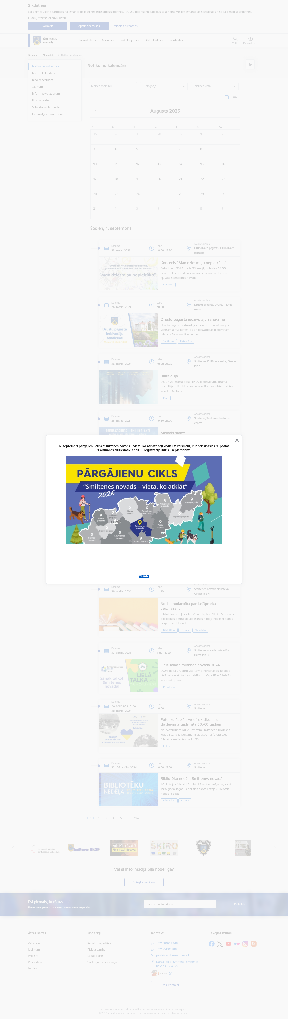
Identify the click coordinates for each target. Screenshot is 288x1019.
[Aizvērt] (237, 440)
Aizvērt (144, 576)
